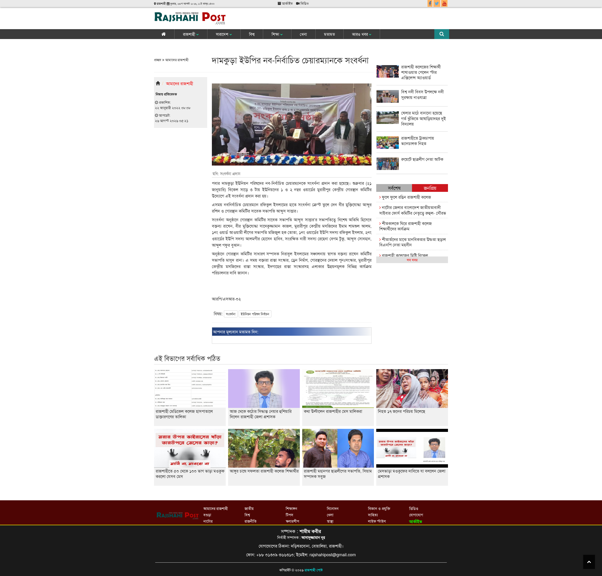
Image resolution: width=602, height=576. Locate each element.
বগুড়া (207, 514)
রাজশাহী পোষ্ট (314, 569)
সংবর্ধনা (230, 314)
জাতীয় (249, 508)
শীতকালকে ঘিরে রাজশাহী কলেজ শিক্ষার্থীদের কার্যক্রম (405, 226)
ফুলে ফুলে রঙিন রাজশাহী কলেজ (406, 197)
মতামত (329, 34)
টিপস (289, 514)
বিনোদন (333, 508)
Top (589, 562)
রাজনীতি (251, 521)
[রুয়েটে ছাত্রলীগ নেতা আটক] (412, 168)
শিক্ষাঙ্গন (291, 508)
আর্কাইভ (287, 3)
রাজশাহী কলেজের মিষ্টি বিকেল (404, 255)
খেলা (303, 34)
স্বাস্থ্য (330, 521)
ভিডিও (304, 3)
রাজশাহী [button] (189, 34)
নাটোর (208, 521)
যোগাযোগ (416, 514)
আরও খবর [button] (360, 34)
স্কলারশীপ (292, 521)
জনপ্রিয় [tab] (430, 187)
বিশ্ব (251, 34)
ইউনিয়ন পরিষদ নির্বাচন (255, 314)
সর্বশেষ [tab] (394, 187)
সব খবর (412, 259)
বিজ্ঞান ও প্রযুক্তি (379, 508)
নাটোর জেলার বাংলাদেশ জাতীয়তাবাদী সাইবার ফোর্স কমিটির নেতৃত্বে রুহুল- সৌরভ (412, 210)
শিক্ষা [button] (276, 34)
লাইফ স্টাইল (377, 521)
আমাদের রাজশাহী (176, 59)
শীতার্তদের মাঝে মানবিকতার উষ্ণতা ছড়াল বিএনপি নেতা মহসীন (412, 242)
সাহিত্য (373, 514)
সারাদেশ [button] (223, 34)
